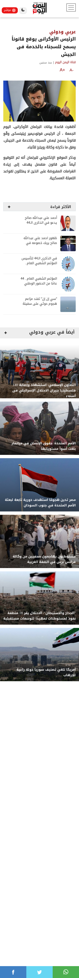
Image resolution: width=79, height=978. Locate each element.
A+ (62, 69)
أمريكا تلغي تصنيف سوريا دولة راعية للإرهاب (46, 672)
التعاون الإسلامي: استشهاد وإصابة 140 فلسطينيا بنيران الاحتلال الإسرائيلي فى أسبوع (44, 390)
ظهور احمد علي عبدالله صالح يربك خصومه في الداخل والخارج (40, 242)
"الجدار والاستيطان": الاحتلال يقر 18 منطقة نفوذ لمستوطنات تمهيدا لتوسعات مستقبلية (39, 615)
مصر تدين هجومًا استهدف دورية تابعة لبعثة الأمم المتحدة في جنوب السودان (40, 502)
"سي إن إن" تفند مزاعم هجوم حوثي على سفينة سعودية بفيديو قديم (40, 303)
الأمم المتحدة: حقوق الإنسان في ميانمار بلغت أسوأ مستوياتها (43, 446)
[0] (13, 972)
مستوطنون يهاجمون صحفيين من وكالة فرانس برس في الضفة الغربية (44, 559)
